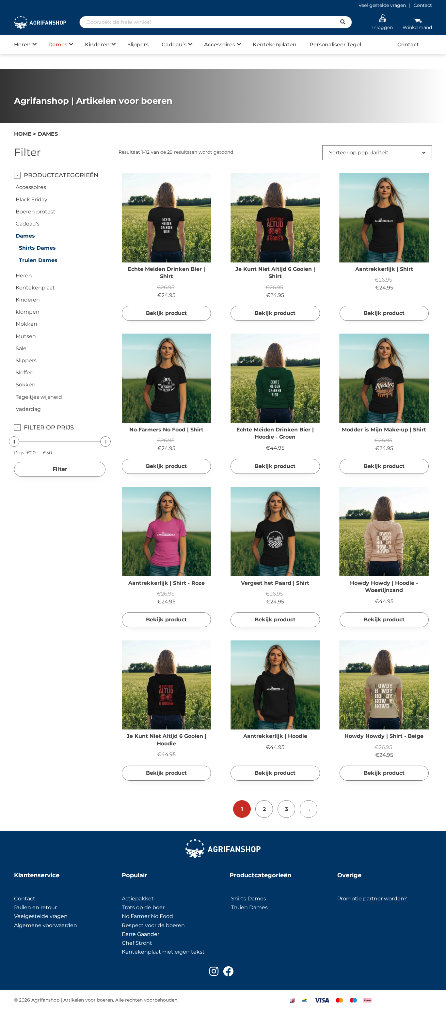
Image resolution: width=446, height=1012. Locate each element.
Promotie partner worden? (372, 898)
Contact (423, 5)
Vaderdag (28, 409)
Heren (22, 44)
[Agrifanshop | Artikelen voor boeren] (40, 22)
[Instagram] (213, 971)
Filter (60, 469)
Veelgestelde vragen (41, 916)
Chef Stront (137, 943)
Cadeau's (28, 224)
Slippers (138, 44)
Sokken (26, 384)
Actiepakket (138, 898)
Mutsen (26, 336)
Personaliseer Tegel (335, 44)
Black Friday (31, 199)
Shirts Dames (37, 248)
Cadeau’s (174, 44)
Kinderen (97, 44)
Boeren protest (36, 212)
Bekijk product (166, 313)
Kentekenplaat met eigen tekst (163, 952)
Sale (21, 348)
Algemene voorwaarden (45, 925)
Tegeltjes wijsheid (39, 397)
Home (22, 134)
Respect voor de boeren (153, 925)
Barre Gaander (140, 934)
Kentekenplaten (274, 44)
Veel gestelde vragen (382, 5)
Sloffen (25, 372)
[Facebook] (228, 971)
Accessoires (219, 44)
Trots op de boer (144, 907)
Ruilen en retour (35, 907)
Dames (57, 44)
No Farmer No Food (147, 916)
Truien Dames (38, 260)
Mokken (26, 324)
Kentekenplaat (35, 288)
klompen (28, 312)
